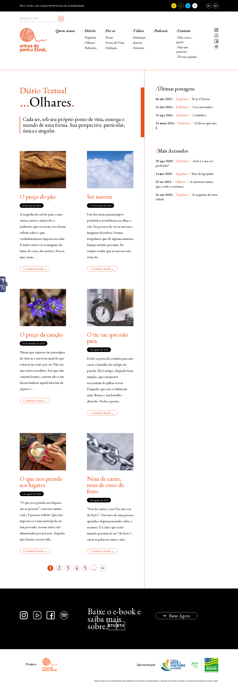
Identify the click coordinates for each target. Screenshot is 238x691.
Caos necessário (184, 107)
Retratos (138, 48)
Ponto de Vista (115, 43)
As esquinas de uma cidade (186, 197)
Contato (184, 30)
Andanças (139, 37)
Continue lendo (35, 269)
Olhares (90, 43)
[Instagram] (216, 30)
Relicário (91, 48)
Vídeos (138, 30)
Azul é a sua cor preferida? (184, 163)
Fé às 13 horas (183, 99)
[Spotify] (216, 47)
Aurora (137, 43)
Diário (90, 30)
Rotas (109, 37)
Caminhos (181, 115)
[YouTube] (216, 35)
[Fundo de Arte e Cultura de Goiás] (171, 664)
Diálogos (111, 48)
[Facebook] (216, 41)
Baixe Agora (179, 616)
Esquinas (90, 37)
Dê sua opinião (187, 57)
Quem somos (65, 30)
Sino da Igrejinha (185, 174)
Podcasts (161, 30)
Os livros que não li (186, 125)
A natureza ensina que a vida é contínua (184, 184)
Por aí (110, 30)
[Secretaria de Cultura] (202, 664)
